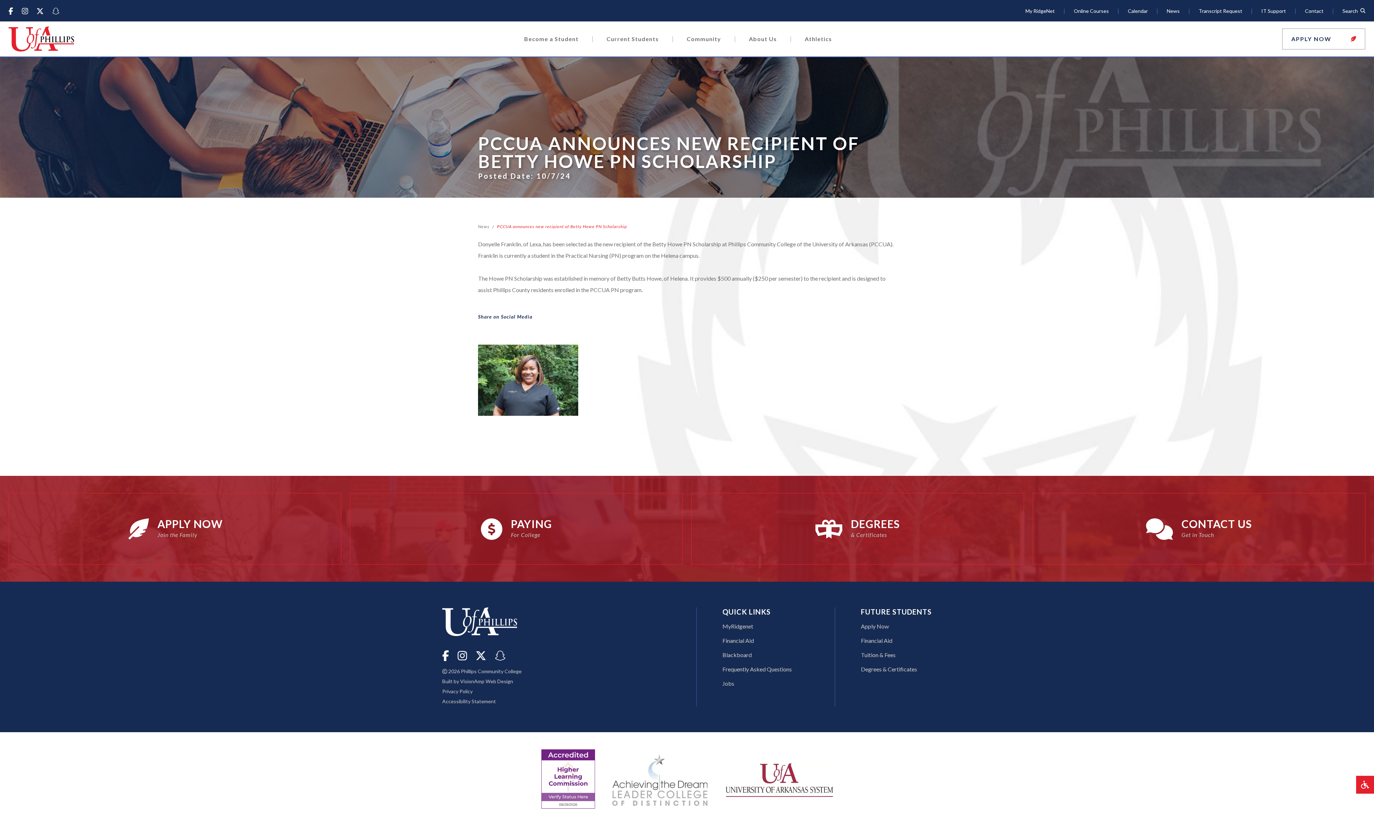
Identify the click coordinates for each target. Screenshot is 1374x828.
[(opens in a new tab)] (779, 779)
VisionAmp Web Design (486, 681)
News (483, 226)
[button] (1323, 39)
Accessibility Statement (469, 701)
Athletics (818, 38)
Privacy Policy (457, 691)
